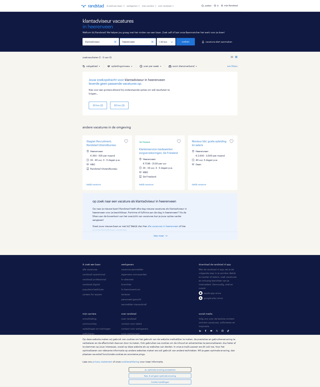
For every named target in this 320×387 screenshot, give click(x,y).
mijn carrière (148, 6)
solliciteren (88, 333)
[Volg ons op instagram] (223, 330)
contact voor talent (131, 323)
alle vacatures (89, 269)
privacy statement (102, 361)
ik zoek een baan (114, 6)
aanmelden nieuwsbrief (133, 304)
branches (126, 284)
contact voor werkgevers (134, 328)
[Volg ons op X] (217, 330)
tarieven (125, 294)
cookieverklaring (130, 361)
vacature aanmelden (132, 269)
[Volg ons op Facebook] (206, 330)
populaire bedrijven (93, 289)
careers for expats (92, 294)
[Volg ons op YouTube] (212, 330)
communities (89, 323)
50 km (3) (119, 105)
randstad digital (91, 284)
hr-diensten (127, 279)
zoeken (185, 41)
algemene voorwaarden (134, 274)
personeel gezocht (131, 299)
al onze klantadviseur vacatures (109, 230)
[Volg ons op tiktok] (229, 330)
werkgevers (132, 6)
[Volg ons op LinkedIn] (200, 330)
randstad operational (93, 274)
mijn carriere (89, 313)
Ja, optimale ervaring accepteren (160, 370)
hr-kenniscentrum (130, 289)
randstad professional (94, 279)
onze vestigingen (130, 333)
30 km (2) (98, 105)
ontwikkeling (89, 318)
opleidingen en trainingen (96, 328)
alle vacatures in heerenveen (163, 226)
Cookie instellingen (160, 382)
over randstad (164, 6)
